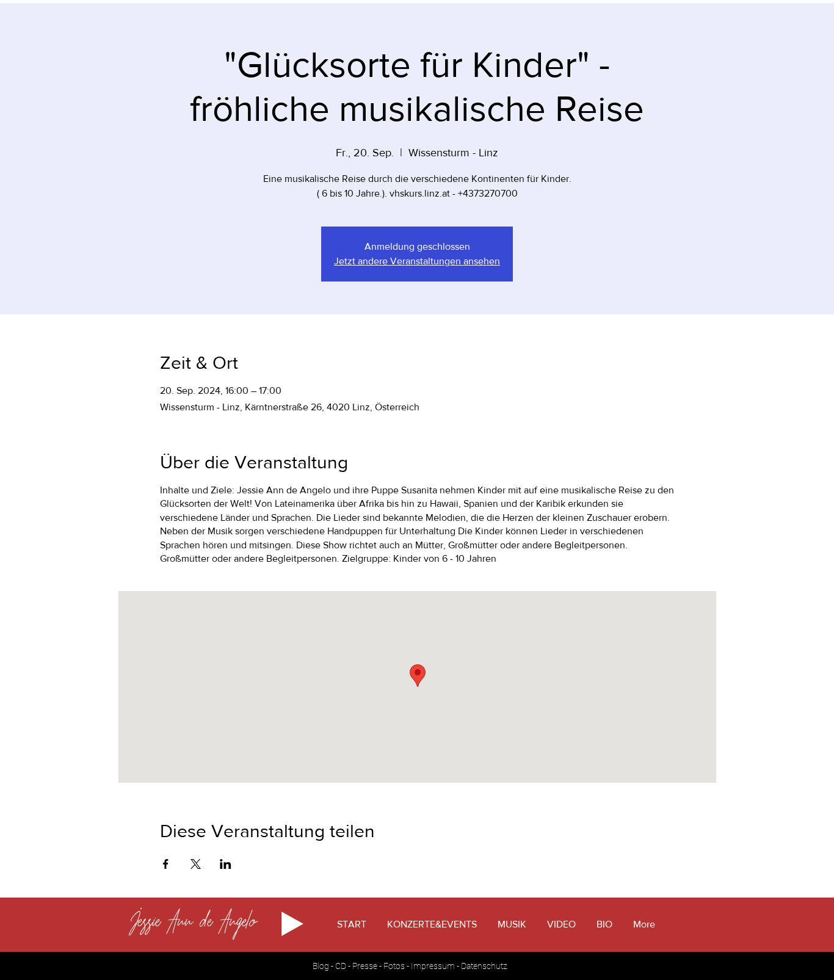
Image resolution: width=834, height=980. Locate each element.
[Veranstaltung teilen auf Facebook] (166, 864)
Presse (365, 966)
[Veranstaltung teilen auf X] (195, 864)
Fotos (394, 966)
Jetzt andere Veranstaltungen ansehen (417, 261)
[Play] (292, 924)
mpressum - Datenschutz (460, 966)
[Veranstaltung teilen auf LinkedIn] (225, 864)
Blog (322, 966)
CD (340, 966)
